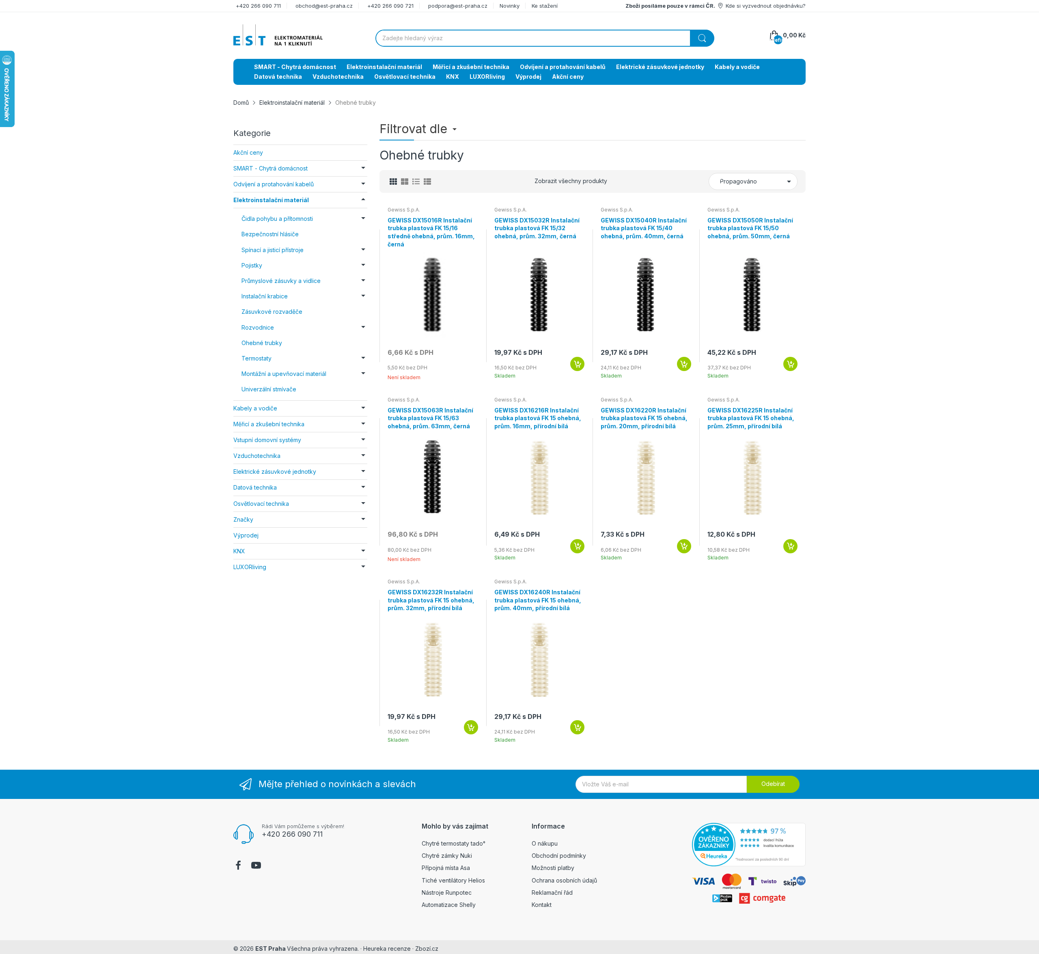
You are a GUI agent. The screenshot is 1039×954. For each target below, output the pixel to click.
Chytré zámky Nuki (447, 855)
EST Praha (270, 948)
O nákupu (545, 843)
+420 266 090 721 (390, 5)
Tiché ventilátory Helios (453, 880)
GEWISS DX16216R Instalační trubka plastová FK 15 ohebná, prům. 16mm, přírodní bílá (537, 418)
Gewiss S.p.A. (404, 210)
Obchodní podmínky (559, 855)
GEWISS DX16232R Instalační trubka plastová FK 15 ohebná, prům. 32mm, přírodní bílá (431, 600)
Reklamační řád (552, 892)
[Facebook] (238, 866)
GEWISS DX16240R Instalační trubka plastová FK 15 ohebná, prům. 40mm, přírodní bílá (537, 600)
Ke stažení (545, 5)
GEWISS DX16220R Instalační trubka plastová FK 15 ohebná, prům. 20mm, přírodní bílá (644, 418)
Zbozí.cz (426, 948)
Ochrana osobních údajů (564, 880)
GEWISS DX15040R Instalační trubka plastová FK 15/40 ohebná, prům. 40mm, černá (644, 228)
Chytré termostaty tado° (453, 843)
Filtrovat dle (415, 128)
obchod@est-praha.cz (324, 5)
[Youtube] (256, 866)
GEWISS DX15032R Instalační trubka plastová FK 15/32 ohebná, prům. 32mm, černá (537, 228)
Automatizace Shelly (449, 904)
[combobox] (544, 38)
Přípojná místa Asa (446, 867)
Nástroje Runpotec (447, 892)
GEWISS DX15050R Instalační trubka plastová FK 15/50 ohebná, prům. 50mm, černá (750, 228)
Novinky (510, 5)
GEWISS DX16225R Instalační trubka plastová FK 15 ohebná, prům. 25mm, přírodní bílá (750, 418)
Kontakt (542, 904)
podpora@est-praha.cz (457, 5)
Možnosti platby (553, 867)
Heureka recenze (387, 948)
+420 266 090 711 (258, 5)
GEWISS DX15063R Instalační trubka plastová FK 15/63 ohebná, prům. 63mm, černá (430, 418)
